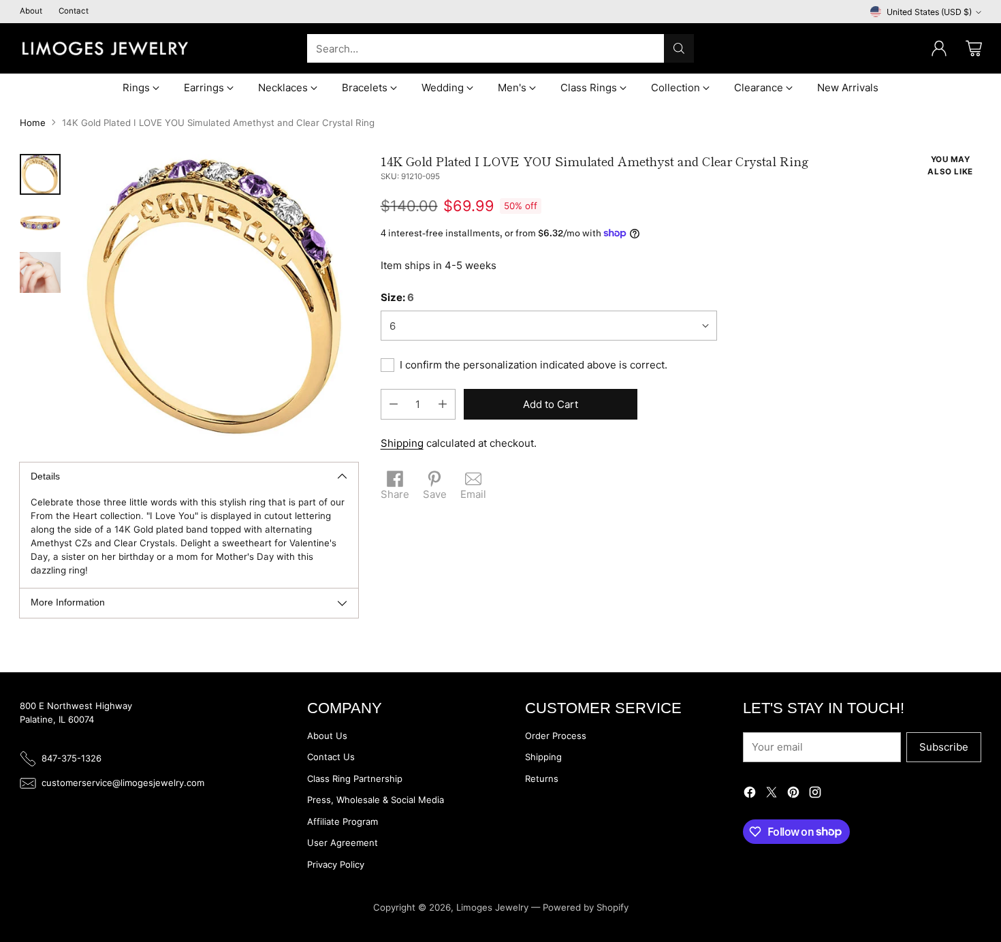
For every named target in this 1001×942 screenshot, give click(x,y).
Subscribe (943, 746)
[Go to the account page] (939, 48)
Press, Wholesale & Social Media (375, 799)
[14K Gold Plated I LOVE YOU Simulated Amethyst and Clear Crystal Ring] (216, 295)
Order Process (555, 735)
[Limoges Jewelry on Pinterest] (793, 794)
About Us (327, 735)
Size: (397, 297)
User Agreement (342, 842)
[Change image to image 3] (40, 272)
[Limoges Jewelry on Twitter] (771, 794)
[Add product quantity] (442, 404)
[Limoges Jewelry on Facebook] (750, 794)
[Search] (679, 48)
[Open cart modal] (974, 48)
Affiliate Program (342, 821)
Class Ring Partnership (354, 778)
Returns (541, 778)
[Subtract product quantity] (393, 404)
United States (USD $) (929, 12)
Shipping (402, 443)
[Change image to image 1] (40, 174)
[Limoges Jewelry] (105, 48)
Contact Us (331, 756)
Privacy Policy (335, 864)
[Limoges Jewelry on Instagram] (815, 794)
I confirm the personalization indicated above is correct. (533, 364)
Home (33, 122)
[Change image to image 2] (40, 223)
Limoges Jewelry (492, 907)
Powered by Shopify (586, 907)
